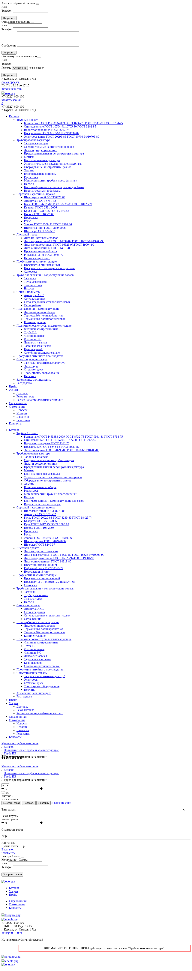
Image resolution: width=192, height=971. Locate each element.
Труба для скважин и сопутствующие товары (45, 275)
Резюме (7, 67)
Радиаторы (31, 177)
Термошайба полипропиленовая (44, 318)
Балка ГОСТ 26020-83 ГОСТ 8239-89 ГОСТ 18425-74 (58, 204)
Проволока (31, 217)
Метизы (29, 156)
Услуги (13, 389)
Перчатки (30, 376)
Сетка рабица (32, 305)
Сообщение (9, 45)
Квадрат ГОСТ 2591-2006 (40, 207)
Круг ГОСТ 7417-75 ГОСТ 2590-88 (46, 210)
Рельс (27, 221)
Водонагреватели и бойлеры (42, 190)
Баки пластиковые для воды (42, 160)
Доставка (22, 393)
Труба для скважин (36, 281)
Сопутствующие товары (31, 359)
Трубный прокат (27, 119)
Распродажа (24, 383)
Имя (4, 6)
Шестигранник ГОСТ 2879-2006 (45, 227)
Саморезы (30, 271)
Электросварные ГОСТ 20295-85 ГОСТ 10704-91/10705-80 (61, 136)
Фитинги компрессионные (41, 329)
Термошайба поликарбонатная (43, 315)
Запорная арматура (36, 143)
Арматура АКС (34, 295)
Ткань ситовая (33, 285)
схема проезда (11, 82)
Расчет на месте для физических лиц (39, 399)
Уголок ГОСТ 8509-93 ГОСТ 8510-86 (48, 224)
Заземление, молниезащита (33, 379)
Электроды (31, 366)
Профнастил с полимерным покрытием (49, 268)
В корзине (61, 802)
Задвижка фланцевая (37, 345)
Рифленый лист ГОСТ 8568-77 (43, 254)
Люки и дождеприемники (40, 150)
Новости (22, 410)
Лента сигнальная (35, 342)
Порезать (29, 803)
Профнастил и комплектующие (36, 261)
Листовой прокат (27, 234)
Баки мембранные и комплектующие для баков (54, 187)
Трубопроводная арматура (33, 140)
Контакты (15, 423)
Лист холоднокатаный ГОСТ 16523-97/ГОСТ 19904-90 (59, 244)
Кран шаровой (33, 349)
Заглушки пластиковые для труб (44, 362)
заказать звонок (11, 99)
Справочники (18, 403)
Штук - (6, 792)
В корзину (43, 803)
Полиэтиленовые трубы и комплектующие (43, 325)
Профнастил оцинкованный (42, 264)
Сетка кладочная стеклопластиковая (47, 302)
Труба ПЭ (30, 332)
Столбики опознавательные (42, 352)
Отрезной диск (33, 369)
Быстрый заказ (11, 803)
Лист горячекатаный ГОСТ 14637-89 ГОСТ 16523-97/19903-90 (64, 241)
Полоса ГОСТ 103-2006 (39, 214)
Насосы (29, 183)
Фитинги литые (34, 335)
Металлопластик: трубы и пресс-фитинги (50, 180)
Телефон (7, 10)
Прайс (13, 386)
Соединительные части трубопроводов (49, 146)
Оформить (8, 852)
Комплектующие (35, 322)
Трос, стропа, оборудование (41, 372)
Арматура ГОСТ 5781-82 (40, 200)
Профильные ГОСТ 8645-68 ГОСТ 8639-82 (51, 133)
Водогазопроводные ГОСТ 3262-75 (46, 129)
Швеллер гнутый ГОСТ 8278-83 (44, 197)
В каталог (8, 849)
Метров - (7, 795)
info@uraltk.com (12, 88)
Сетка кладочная (34, 298)
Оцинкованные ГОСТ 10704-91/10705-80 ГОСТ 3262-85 (60, 126)
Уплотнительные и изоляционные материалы (53, 163)
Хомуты (29, 170)
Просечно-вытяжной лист (40, 251)
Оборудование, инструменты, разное (47, 167)
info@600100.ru (12, 932)
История (21, 413)
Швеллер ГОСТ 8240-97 (39, 231)
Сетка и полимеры (28, 291)
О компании (17, 406)
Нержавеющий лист (37, 258)
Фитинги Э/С (32, 339)
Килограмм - (10, 799)
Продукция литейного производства (39, 356)
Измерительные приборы (40, 173)
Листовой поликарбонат (39, 312)
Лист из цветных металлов (41, 237)
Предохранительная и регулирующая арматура (54, 153)
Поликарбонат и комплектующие (37, 308)
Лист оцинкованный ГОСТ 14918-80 (47, 248)
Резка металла (25, 396)
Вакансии (22, 416)
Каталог (14, 116)
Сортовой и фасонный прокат (35, 194)
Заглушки (30, 278)
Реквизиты (23, 420)
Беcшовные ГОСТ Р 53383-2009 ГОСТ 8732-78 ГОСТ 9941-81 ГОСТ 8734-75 (73, 123)
